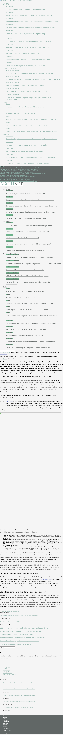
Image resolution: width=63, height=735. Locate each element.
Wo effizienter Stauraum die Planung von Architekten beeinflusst (30, 28)
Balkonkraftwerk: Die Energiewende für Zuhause (24, 151)
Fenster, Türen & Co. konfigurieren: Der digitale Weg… (26, 34)
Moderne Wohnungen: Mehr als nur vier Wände (17, 644)
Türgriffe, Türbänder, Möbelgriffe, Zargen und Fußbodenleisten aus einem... (23, 173)
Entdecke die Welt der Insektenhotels (20, 113)
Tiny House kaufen (45, 579)
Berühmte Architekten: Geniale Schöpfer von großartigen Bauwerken (32, 21)
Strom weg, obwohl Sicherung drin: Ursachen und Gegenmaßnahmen (22, 682)
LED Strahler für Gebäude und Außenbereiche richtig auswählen (30, 41)
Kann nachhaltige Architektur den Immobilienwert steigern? (28, 59)
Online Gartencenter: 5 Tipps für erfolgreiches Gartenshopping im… (31, 119)
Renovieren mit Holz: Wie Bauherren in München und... (16, 172)
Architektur (6, 5)
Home (2, 352)
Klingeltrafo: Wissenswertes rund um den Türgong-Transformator (30, 157)
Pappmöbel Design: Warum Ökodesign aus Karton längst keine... (20, 169)
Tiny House (9, 401)
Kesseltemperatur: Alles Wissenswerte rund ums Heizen (19, 689)
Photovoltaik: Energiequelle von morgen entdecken (25, 66)
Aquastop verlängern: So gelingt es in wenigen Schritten (19, 695)
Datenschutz (7, 730)
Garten (5, 102)
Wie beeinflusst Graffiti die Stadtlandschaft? (22, 53)
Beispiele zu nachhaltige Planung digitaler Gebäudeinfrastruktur (30, 15)
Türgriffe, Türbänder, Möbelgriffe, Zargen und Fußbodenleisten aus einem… (34, 79)
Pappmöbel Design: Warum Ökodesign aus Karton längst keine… (30, 73)
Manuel (5, 359)
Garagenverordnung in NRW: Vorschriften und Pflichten (18, 707)
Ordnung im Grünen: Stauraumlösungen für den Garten (27, 125)
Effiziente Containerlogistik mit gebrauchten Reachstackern (28, 163)
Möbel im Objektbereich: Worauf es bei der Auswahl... (16, 179)
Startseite (6, 3)
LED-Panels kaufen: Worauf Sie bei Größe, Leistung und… (27, 91)
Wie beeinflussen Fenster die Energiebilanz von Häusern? (27, 47)
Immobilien (6, 37)
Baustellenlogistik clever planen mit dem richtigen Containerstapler (31, 139)
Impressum (6, 728)
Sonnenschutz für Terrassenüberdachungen (13, 175)
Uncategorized (7, 673)
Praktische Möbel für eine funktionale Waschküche (25, 85)
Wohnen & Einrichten (9, 68)
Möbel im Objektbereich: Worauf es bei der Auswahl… (26, 9)
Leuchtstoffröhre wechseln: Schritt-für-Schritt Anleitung (19, 701)
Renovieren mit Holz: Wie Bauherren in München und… (26, 145)
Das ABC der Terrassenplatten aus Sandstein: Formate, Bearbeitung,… (32, 131)
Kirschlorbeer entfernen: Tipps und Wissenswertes (25, 107)
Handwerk (6, 134)
